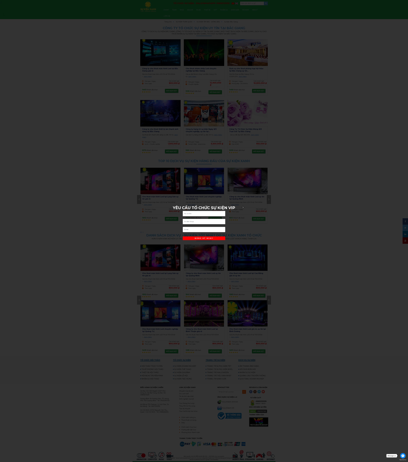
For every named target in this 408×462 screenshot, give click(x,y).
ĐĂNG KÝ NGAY (204, 238)
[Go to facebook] (403, 455)
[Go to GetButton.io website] (403, 460)
